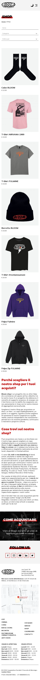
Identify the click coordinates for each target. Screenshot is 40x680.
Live (3, 619)
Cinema (4, 622)
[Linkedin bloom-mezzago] (26, 555)
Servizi (27, 626)
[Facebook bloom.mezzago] (8, 555)
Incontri (5, 630)
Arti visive (5, 638)
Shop (26, 628)
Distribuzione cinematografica (8, 634)
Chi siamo (28, 623)
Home (3, 22)
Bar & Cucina (6, 628)
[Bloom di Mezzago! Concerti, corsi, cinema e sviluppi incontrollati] (8, 5)
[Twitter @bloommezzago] (32, 555)
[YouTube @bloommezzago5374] (20, 555)
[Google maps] (20, 613)
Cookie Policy (6, 672)
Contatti (28, 634)
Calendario (29, 631)
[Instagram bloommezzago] (14, 555)
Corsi (3, 625)
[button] (37, 5)
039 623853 (28, 573)
